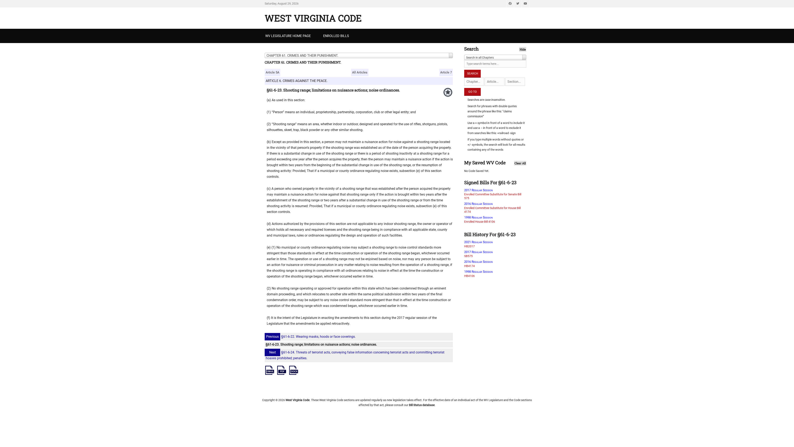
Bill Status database (422, 405)
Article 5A (272, 72)
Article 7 (446, 72)
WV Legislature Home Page (288, 36)
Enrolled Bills (336, 36)
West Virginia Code (313, 18)
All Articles (359, 72)
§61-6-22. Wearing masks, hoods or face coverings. (311, 337)
